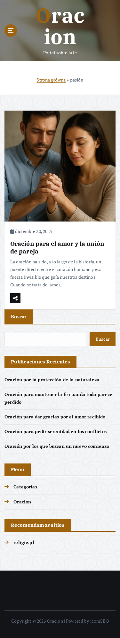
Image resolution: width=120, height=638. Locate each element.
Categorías (25, 487)
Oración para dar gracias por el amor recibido (54, 417)
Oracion (22, 502)
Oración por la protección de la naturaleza (51, 380)
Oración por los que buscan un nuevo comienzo (56, 446)
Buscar (19, 316)
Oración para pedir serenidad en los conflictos (55, 431)
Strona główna (51, 80)
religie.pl (23, 542)
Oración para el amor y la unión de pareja (57, 247)
